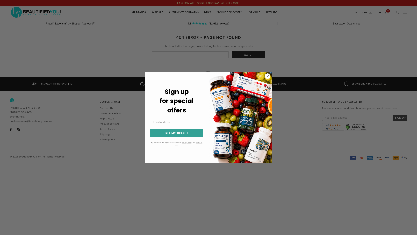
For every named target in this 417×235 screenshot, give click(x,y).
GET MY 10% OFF (177, 133)
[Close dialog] (267, 76)
